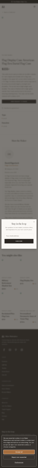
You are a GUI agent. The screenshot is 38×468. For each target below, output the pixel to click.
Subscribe (19, 241)
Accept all (19, 452)
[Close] (34, 222)
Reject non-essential (19, 457)
